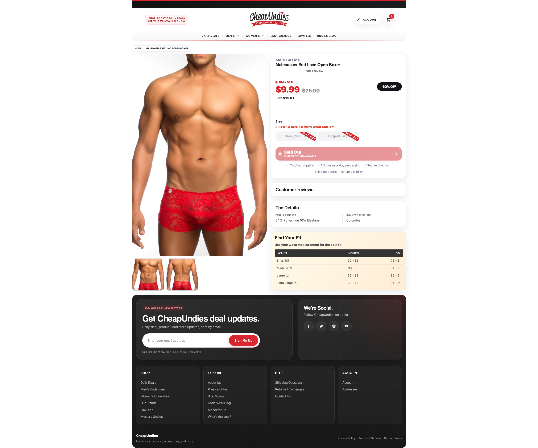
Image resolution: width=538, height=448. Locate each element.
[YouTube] (347, 326)
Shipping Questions (289, 383)
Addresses (349, 389)
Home (138, 48)
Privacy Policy (346, 438)
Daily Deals (210, 36)
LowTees (304, 36)
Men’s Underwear (153, 389)
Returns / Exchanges (289, 389)
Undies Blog (326, 36)
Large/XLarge (338, 136)
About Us (214, 383)
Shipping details (326, 171)
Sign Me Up (244, 340)
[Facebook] (309, 326)
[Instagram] (334, 326)
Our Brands (149, 403)
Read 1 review (313, 70)
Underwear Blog (219, 403)
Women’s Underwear (155, 396)
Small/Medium (296, 136)
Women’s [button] (252, 36)
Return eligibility (352, 171)
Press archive (217, 389)
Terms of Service (370, 438)
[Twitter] (321, 326)
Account (348, 383)
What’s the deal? (219, 417)
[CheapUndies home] (269, 19)
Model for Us (217, 410)
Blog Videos (216, 396)
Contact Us (283, 396)
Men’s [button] (230, 36)
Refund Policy (393, 438)
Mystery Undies (152, 417)
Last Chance (281, 36)
